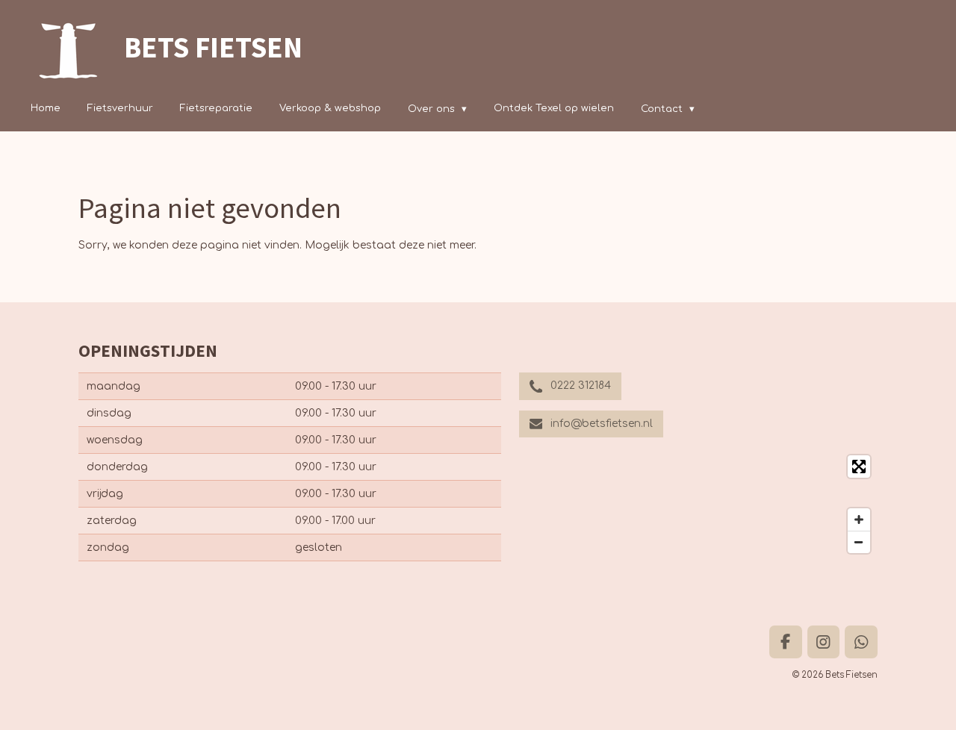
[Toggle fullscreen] (859, 466)
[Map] (698, 504)
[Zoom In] (859, 519)
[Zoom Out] (859, 542)
